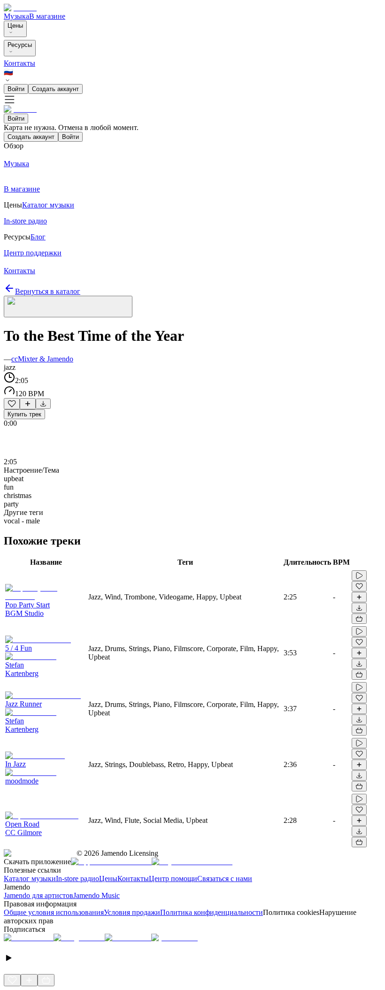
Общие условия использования (54, 912)
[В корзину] (359, 619)
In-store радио (77, 879)
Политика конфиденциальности (211, 912)
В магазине (47, 16)
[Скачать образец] (43, 404)
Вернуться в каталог (47, 291)
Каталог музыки (30, 879)
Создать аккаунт (55, 88)
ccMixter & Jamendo (42, 359)
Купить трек (24, 414)
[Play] (68, 306)
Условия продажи (132, 912)
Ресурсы (20, 44)
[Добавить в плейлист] (28, 403)
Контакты (19, 63)
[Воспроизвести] (359, 575)
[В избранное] (12, 403)
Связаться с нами (224, 879)
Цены (15, 25)
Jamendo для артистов (38, 895)
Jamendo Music (96, 895)
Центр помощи (173, 879)
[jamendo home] (20, 8)
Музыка (16, 16)
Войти (16, 88)
